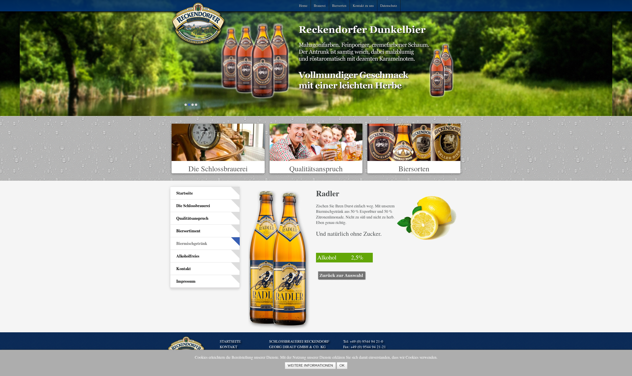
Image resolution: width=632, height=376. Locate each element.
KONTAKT (228, 346)
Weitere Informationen (310, 365)
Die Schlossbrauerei (218, 168)
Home (303, 5)
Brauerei (320, 5)
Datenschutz (388, 5)
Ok (342, 365)
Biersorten (339, 5)
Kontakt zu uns (363, 5)
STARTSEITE (230, 341)
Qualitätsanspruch (316, 168)
